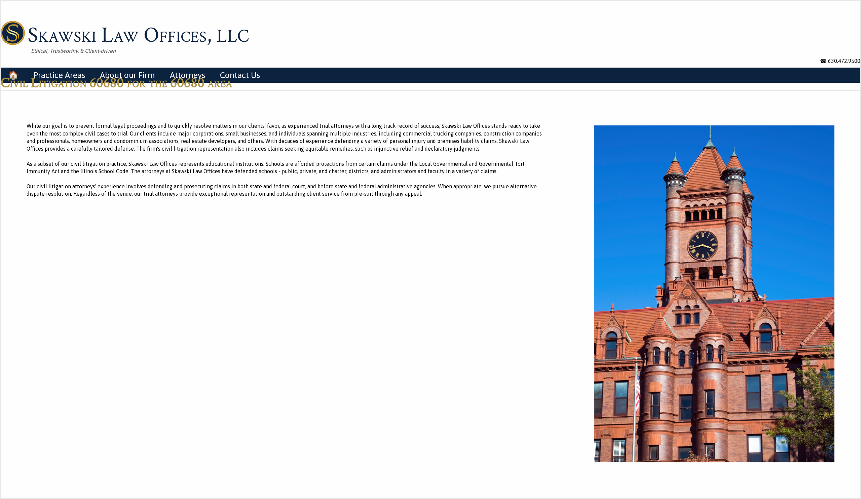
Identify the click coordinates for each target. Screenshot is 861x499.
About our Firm (127, 75)
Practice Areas (59, 75)
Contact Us (240, 75)
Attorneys (187, 75)
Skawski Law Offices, (138, 34)
